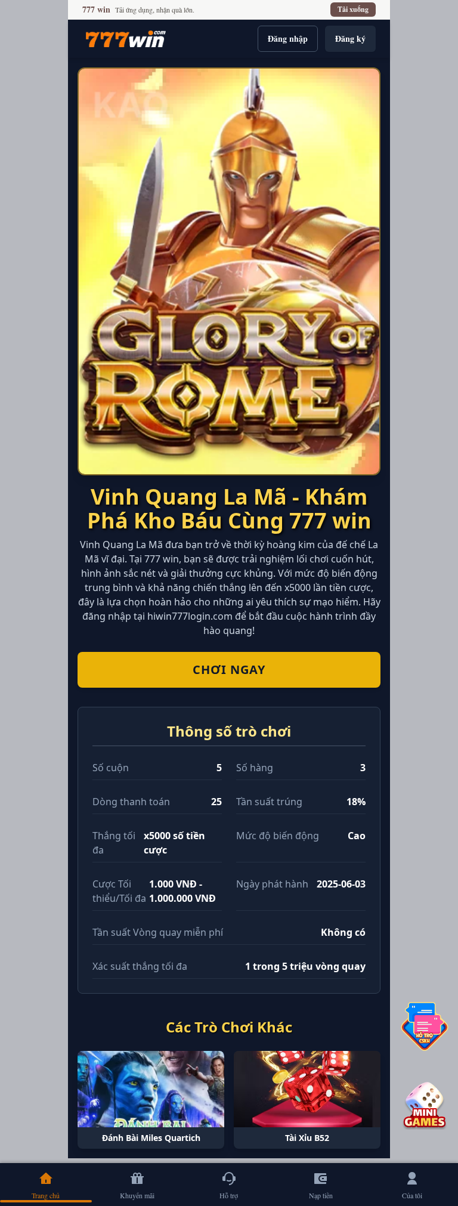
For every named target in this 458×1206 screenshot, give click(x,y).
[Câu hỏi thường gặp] (424, 1026)
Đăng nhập (288, 38)
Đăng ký (350, 38)
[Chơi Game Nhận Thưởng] (424, 1106)
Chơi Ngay (229, 669)
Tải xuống (353, 9)
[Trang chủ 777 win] (125, 39)
